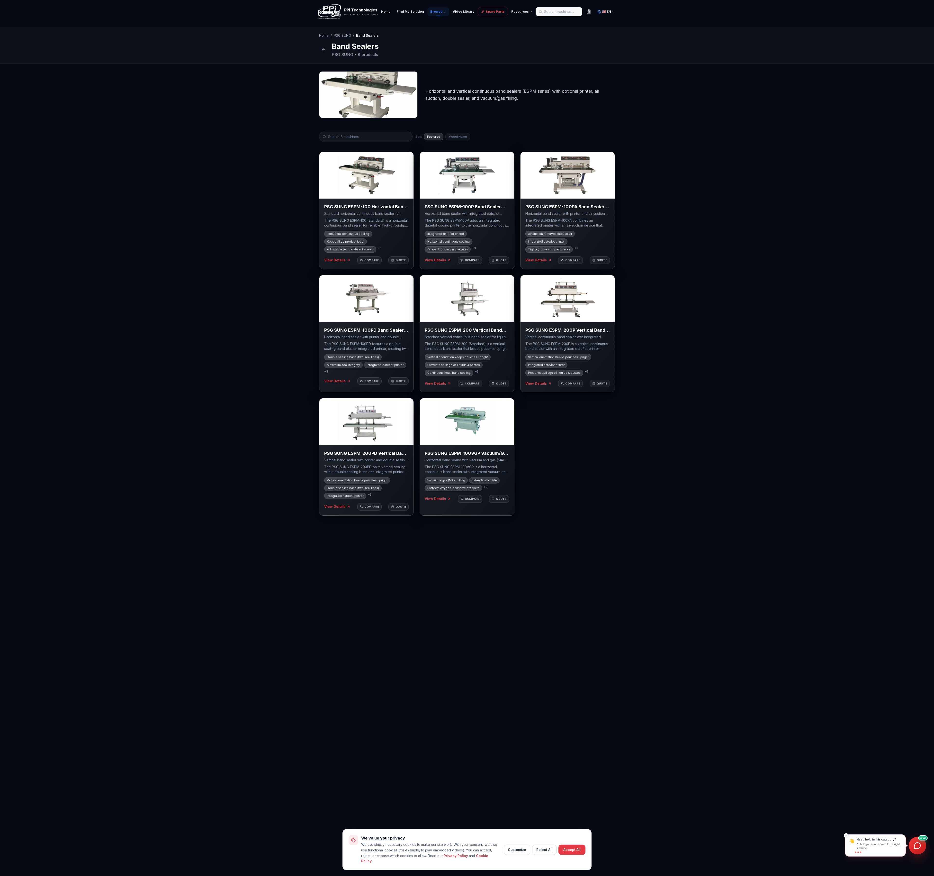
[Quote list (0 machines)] (588, 11)
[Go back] (323, 49)
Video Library (464, 11)
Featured (433, 136)
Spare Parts (495, 11)
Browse (436, 11)
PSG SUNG (342, 35)
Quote (400, 260)
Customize (517, 850)
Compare (371, 260)
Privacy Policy (456, 856)
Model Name (458, 136)
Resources (520, 11)
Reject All (544, 850)
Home (385, 11)
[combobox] (570, 11)
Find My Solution (410, 11)
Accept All (572, 850)
